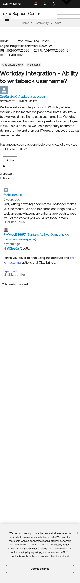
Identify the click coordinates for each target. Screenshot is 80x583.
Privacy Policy (61, 544)
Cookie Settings (40, 568)
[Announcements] (35, 4)
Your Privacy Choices (35, 548)
